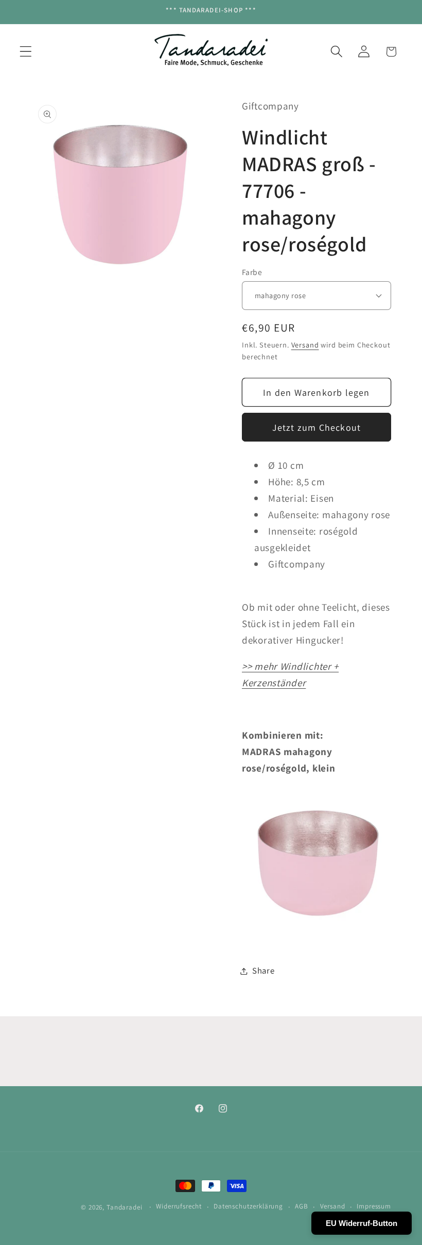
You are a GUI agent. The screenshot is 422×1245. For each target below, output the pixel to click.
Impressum (374, 1206)
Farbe (252, 272)
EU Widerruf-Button (361, 1223)
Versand (305, 345)
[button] (26, 51)
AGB (301, 1206)
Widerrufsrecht (179, 1206)
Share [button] (263, 970)
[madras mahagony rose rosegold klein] (316, 933)
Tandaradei (124, 1207)
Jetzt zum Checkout (316, 427)
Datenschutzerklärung (248, 1206)
